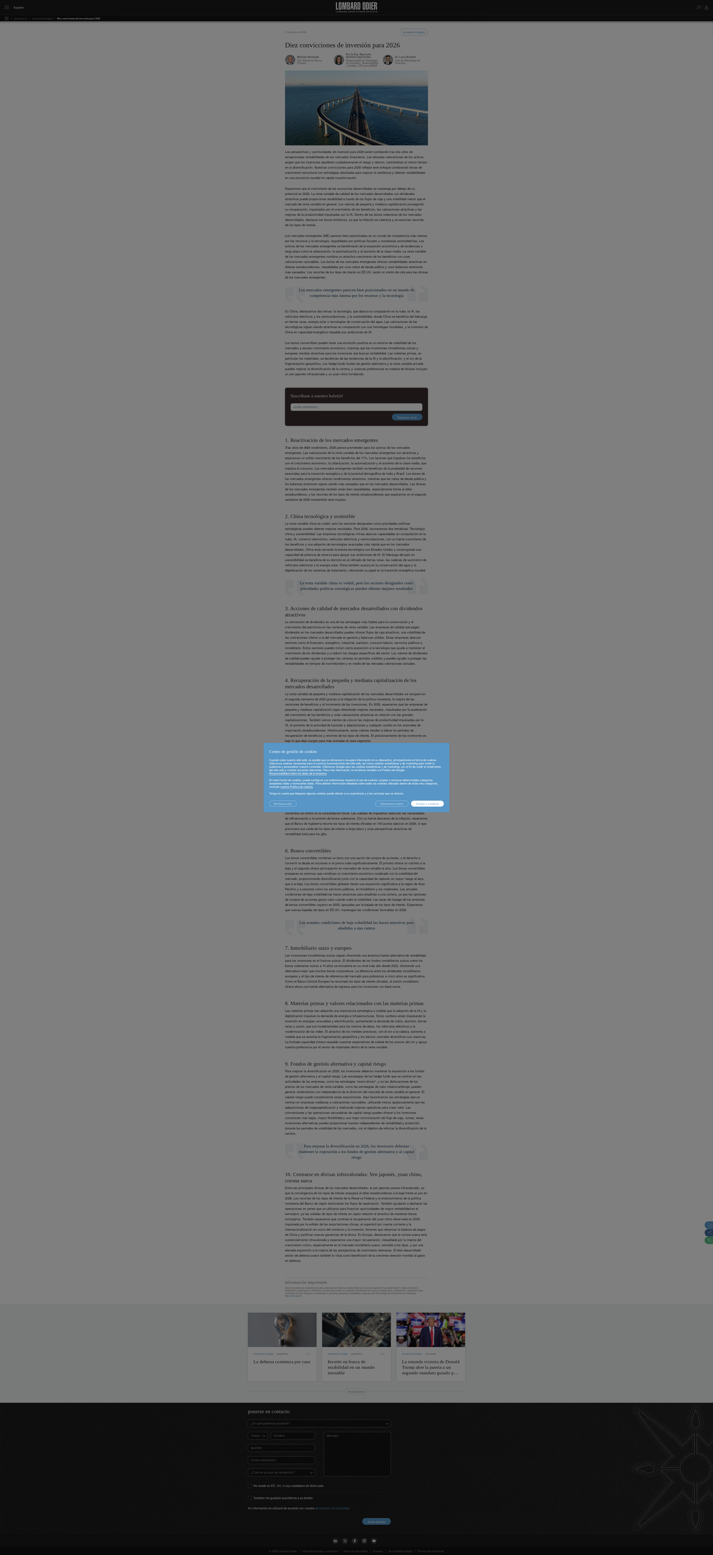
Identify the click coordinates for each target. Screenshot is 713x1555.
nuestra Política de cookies (296, 787)
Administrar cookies (391, 803)
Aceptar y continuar (427, 803)
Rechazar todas (283, 803)
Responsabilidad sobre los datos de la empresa (298, 773)
